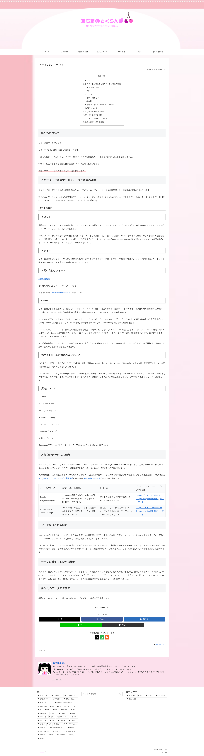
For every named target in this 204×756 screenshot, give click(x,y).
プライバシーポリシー (159, 749)
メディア (90, 94)
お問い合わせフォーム (95, 98)
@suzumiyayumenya (61, 292)
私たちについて (91, 80)
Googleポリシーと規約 (92, 478)
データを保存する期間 (93, 115)
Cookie (90, 101)
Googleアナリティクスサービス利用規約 (55, 478)
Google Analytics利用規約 (147, 499)
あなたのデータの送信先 (94, 122)
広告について (92, 108)
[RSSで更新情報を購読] (107, 637)
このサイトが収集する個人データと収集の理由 (103, 84)
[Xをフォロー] (97, 637)
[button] (123, 625)
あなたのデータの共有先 (94, 111)
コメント (90, 91)
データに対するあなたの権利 (96, 118)
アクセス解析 (94, 87)
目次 (99, 76)
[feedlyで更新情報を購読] (102, 637)
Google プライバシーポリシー (149, 495)
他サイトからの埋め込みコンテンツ (100, 105)
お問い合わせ (44, 279)
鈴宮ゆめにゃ (59, 663)
